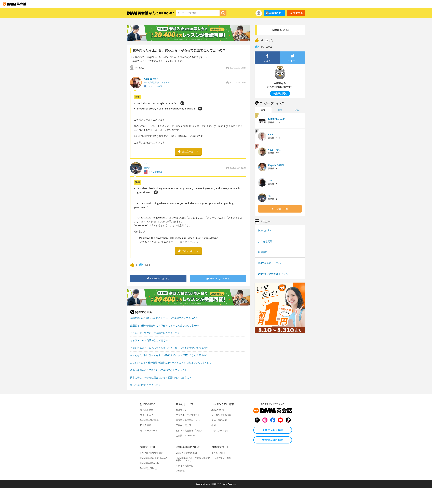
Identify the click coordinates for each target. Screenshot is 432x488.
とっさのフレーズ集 (221, 457)
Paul (270, 134)
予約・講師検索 (219, 420)
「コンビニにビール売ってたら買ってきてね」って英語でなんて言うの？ (169, 347)
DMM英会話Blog (148, 468)
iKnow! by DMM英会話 (151, 452)
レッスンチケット (220, 430)
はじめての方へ (147, 409)
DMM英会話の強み (149, 420)
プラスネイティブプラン (188, 414)
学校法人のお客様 (272, 439)
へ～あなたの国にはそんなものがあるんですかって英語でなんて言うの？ (169, 355)
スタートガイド (147, 414)
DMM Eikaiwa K (276, 119)
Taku (270, 180)
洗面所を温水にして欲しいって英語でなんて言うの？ (158, 370)
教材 (213, 425)
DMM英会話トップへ (269, 262)
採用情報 (180, 470)
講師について (218, 409)
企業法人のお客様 (272, 430)
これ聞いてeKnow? (185, 435)
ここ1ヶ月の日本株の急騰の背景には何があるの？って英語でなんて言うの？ (171, 362)
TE (269, 195)
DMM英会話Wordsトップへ (273, 273)
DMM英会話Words (149, 463)
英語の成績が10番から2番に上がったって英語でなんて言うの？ (164, 317)
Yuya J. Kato (274, 149)
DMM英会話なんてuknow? (153, 457)
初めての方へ (265, 230)
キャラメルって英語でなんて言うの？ (150, 340)
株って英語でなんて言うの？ (145, 384)
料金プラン (181, 409)
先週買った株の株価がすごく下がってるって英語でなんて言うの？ (165, 325)
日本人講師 (145, 425)
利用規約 (262, 252)
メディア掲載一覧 (184, 465)
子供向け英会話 (183, 425)
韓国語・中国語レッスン (188, 420)
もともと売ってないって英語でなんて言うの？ (155, 332)
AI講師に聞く (276, 13)
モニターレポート (149, 430)
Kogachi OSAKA (276, 165)
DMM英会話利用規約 (186, 452)
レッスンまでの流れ (221, 414)
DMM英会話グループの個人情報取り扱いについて (193, 459)
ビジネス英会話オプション (189, 430)
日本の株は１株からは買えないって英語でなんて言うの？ (161, 377)
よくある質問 (265, 241)
